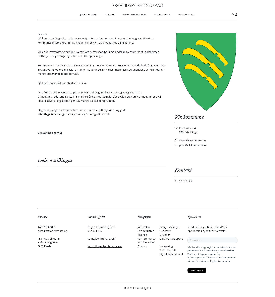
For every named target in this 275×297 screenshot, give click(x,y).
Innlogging (166, 246)
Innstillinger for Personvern (105, 246)
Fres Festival (45, 100)
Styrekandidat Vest (171, 254)
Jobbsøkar (144, 227)
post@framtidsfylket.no (52, 231)
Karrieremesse (146, 238)
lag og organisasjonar (64, 69)
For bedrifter (162, 14)
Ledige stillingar (170, 227)
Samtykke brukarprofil (101, 238)
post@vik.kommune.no (193, 145)
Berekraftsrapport (171, 238)
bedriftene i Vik (77, 83)
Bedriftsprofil (168, 250)
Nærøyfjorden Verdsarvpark (92, 52)
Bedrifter (165, 231)
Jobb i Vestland (88, 14)
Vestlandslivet (186, 14)
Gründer (165, 234)
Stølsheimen (151, 52)
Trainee (110, 14)
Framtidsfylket (137, 5)
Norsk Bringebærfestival (145, 96)
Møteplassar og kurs (134, 14)
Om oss (142, 246)
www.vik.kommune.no (192, 140)
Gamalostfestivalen (114, 96)
